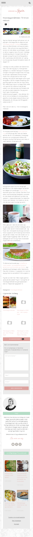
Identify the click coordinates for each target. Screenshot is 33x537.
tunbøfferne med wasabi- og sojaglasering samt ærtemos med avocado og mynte (15, 265)
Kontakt (16, 524)
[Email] (13, 444)
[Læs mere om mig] (16, 438)
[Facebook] (16, 444)
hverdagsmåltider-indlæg (11, 44)
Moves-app (22, 190)
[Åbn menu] (3, 2)
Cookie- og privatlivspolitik (16, 517)
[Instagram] (20, 444)
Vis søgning (30, 3)
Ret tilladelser (16, 520)
